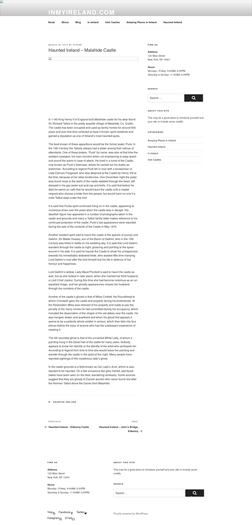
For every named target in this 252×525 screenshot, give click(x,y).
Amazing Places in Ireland (142, 22)
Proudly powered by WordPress (130, 513)
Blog (78, 22)
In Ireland (93, 22)
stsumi (77, 44)
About (65, 22)
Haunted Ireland (172, 22)
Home (51, 22)
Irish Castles (112, 22)
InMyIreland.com (82, 12)
